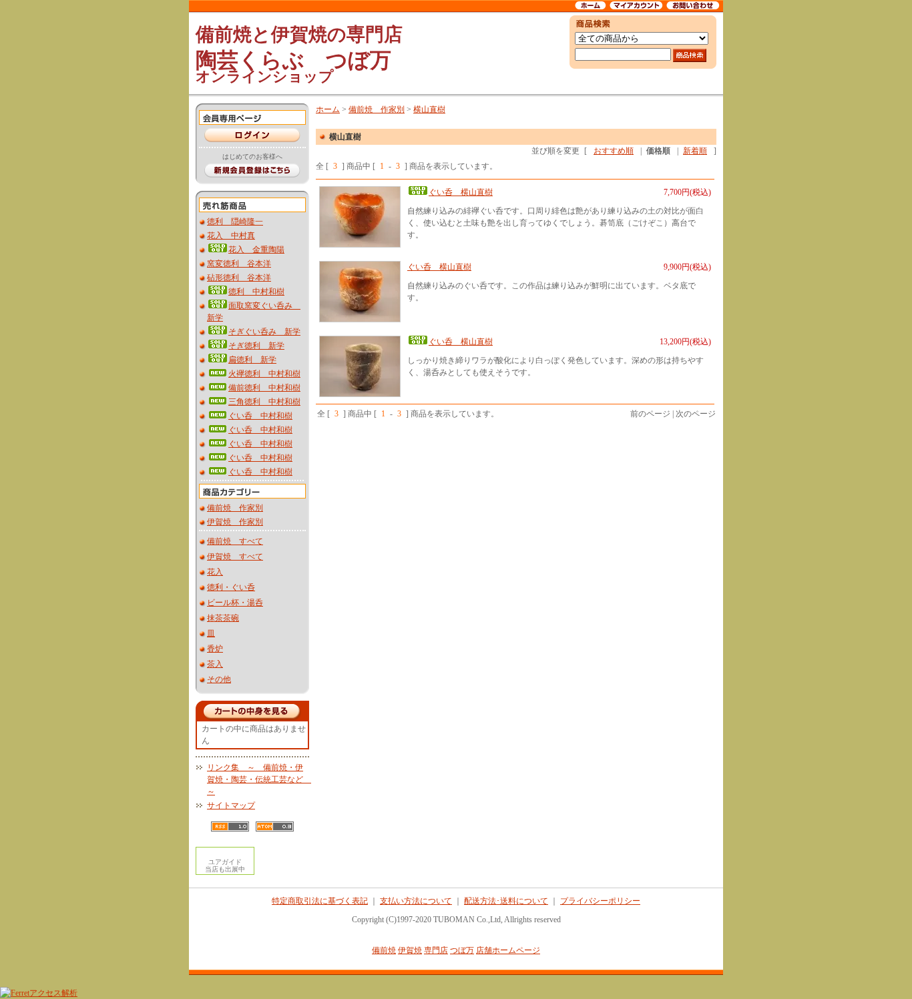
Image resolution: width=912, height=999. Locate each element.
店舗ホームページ (508, 950)
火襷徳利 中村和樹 (264, 373)
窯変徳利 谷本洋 (239, 263)
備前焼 (384, 950)
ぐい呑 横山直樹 (461, 192)
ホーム (328, 109)
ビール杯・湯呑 (235, 602)
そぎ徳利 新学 (256, 345)
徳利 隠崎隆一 (235, 221)
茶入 (215, 664)
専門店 (436, 950)
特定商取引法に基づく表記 (320, 901)
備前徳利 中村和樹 (264, 387)
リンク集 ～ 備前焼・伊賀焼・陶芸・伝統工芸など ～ (259, 779)
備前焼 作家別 (235, 508)
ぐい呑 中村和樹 (260, 415)
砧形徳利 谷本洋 (239, 277)
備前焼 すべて (235, 541)
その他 (219, 679)
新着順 (695, 150)
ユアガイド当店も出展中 (225, 865)
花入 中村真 (231, 235)
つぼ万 (462, 950)
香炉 (215, 648)
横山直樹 (429, 109)
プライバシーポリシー (600, 901)
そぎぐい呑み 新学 (264, 331)
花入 (215, 572)
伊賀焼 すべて (235, 556)
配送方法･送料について (506, 901)
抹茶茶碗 (223, 618)
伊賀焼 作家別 (235, 522)
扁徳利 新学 (252, 359)
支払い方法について (416, 901)
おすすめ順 (614, 150)
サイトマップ (231, 805)
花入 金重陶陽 (256, 249)
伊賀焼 (410, 950)
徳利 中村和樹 (256, 291)
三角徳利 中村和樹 (264, 401)
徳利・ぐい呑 (231, 587)
